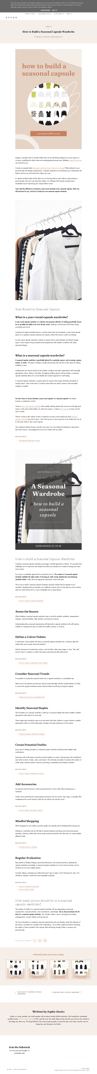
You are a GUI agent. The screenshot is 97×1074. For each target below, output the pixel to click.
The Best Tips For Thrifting (28, 847)
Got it (54, 10)
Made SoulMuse (20, 1069)
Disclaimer (86, 1068)
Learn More (45, 10)
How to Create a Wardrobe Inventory (31, 773)
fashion (38, 37)
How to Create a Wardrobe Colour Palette (33, 663)
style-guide (46, 37)
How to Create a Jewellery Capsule (31, 810)
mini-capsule (64, 409)
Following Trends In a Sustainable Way (32, 697)
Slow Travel (58, 14)
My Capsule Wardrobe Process (29, 441)
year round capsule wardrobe (31, 406)
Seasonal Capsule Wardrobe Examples (32, 734)
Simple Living (29, 14)
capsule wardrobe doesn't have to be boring (49, 168)
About (69, 14)
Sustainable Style (44, 14)
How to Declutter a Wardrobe (29, 886)
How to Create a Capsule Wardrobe (31, 601)
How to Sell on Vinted (26, 889)
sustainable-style (56, 37)
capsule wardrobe (76, 160)
